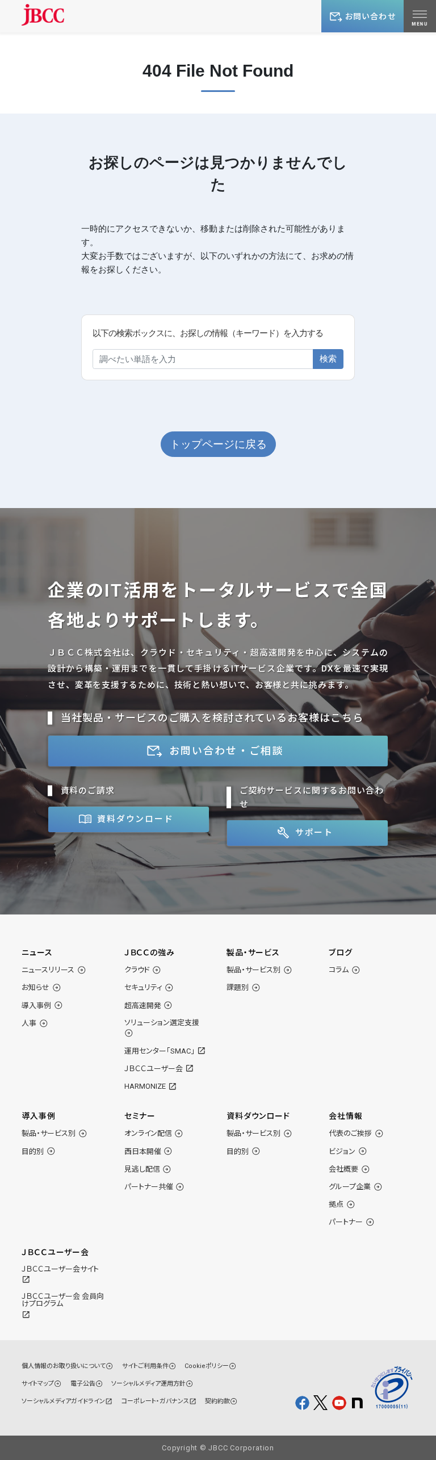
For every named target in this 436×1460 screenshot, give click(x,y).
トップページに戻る (218, 444)
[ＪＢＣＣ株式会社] (43, 14)
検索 (328, 358)
